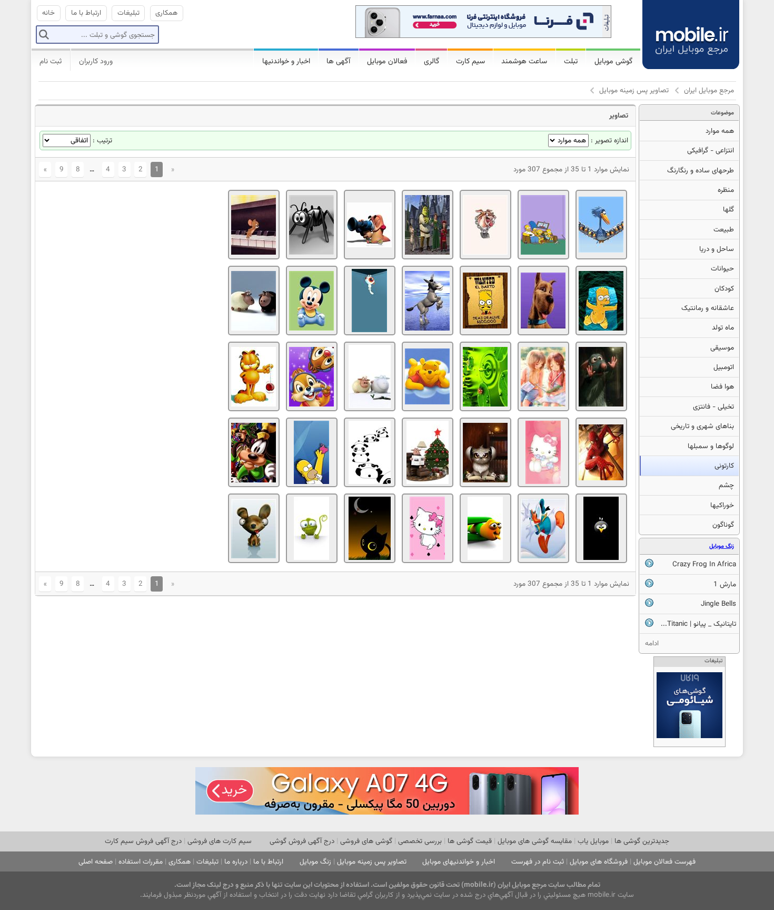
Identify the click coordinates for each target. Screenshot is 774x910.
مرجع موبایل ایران (709, 90)
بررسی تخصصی (420, 841)
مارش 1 (724, 584)
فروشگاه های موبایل (599, 861)
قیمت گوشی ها (470, 841)
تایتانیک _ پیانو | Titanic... (698, 624)
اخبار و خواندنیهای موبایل (458, 861)
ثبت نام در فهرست (537, 861)
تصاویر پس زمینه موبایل (634, 90)
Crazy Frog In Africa (704, 564)
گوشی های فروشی (366, 841)
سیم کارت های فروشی (219, 841)
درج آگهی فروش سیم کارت (143, 841)
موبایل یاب (593, 841)
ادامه (652, 643)
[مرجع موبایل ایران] (682, 26)
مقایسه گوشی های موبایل (535, 841)
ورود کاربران (96, 61)
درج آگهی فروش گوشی (302, 841)
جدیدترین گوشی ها (641, 841)
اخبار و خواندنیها (286, 61)
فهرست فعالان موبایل (664, 861)
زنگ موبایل (721, 546)
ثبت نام (50, 61)
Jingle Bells (718, 603)
